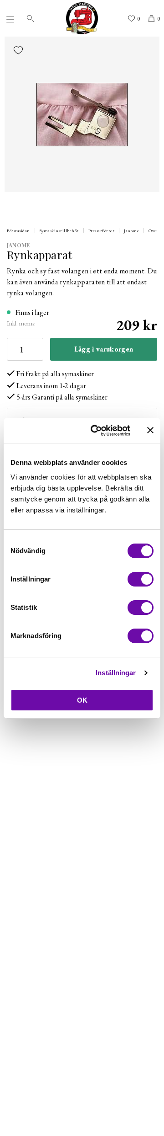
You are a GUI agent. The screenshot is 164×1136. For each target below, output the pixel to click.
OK (82, 700)
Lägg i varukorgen (103, 349)
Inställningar (116, 673)
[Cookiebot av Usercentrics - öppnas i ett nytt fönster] (96, 431)
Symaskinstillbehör (59, 231)
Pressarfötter (101, 231)
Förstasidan (18, 231)
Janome (131, 231)
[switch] (141, 579)
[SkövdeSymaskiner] (82, 18)
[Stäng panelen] (150, 430)
